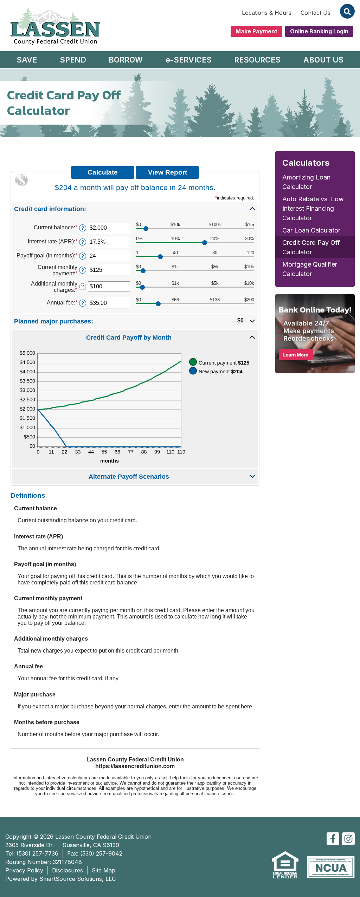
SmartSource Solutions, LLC (77, 878)
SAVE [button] (27, 59)
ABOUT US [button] (323, 59)
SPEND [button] (73, 59)
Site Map (103, 870)
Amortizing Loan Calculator (306, 181)
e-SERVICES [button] (189, 59)
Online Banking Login (319, 31)
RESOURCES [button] (257, 59)
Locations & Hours (266, 12)
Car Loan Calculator (311, 230)
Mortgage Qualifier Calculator (309, 269)
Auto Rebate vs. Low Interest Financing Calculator (313, 208)
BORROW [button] (126, 59)
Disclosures (67, 870)
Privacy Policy (24, 870)
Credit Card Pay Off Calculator (311, 247)
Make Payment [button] (256, 31)
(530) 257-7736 (37, 853)
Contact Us (315, 12)
